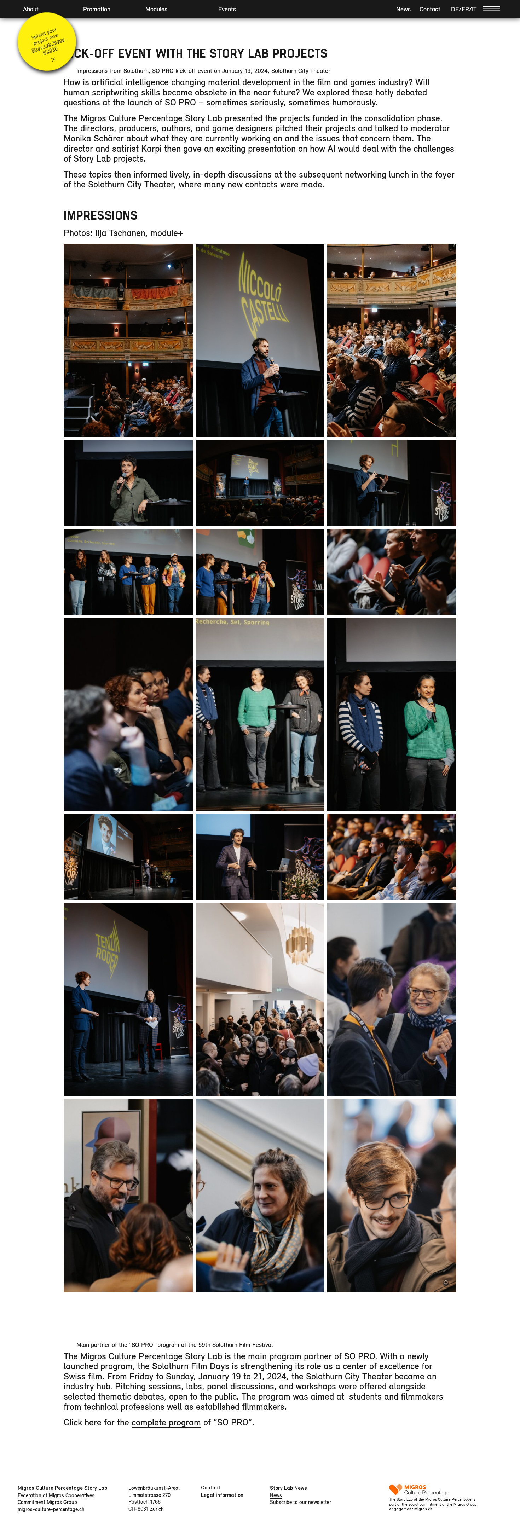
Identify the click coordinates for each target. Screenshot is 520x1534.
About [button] (31, 9)
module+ (166, 232)
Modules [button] (156, 9)
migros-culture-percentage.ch (51, 1509)
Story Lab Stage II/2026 (47, 46)
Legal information (222, 1495)
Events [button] (227, 9)
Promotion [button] (96, 9)
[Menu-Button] (491, 8)
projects (294, 118)
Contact (430, 9)
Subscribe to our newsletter (300, 1502)
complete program (166, 1422)
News (403, 9)
